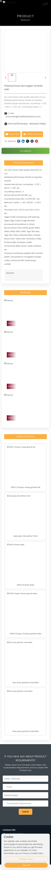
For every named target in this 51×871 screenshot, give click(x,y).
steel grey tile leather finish (25, 536)
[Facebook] (18, 141)
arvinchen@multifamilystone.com (23, 116)
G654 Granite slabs (25, 585)
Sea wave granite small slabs (26, 682)
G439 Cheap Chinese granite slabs (25, 633)
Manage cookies (26, 859)
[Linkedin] (23, 141)
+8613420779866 (37, 123)
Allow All (26, 865)
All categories (25, 151)
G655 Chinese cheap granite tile (25, 487)
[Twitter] (27, 141)
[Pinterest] (36, 141)
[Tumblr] (32, 141)
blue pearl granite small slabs (25, 731)
